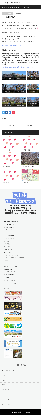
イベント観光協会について (9, 370)
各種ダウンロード (6, 399)
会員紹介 (4, 385)
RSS (23, 364)
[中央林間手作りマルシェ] (20, 299)
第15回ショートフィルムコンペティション (15, 255)
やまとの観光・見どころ (11, 235)
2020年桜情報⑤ (6, 182)
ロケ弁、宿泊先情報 (9, 274)
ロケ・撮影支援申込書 (9, 272)
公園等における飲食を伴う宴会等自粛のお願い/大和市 (18, 67)
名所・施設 (7, 244)
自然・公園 (7, 241)
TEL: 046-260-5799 (9, 224)
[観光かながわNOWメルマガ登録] (20, 343)
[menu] (38, 2)
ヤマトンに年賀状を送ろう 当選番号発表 (15, 258)
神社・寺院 (7, 246)
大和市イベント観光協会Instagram (12, 45)
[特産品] (20, 313)
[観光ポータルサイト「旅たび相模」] (20, 325)
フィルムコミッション (10, 266)
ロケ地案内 (7, 277)
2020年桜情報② (6, 150)
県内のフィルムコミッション (11, 283)
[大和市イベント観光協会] (20, 213)
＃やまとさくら (7, 13)
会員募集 (4, 380)
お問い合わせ (5, 389)
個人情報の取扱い (6, 404)
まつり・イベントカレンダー (11, 238)
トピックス (7, 260)
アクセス (4, 375)
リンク (3, 394)
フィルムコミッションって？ (11, 280)
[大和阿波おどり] (20, 293)
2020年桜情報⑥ (25, 150)
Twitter (17, 364)
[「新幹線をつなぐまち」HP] (20, 353)
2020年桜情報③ (6, 166)
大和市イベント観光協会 (10, 3)
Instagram (20, 364)
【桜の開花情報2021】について (29, 166)
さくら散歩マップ (26, 182)
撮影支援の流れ (8, 269)
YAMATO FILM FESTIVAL (10, 252)
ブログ (7, 7)
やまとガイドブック (9, 249)
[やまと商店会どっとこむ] (20, 319)
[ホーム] (2, 6)
